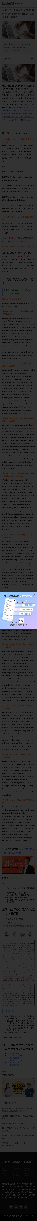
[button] (34, 594)
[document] (18, 610)
